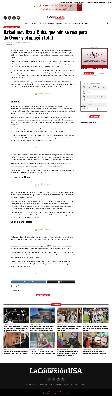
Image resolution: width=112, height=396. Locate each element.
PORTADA (26, 23)
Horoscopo (103, 111)
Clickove (69, 392)
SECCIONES (67, 23)
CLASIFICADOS (76, 23)
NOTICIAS (34, 23)
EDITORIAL (85, 23)
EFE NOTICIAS (11, 44)
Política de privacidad (50, 393)
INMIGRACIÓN (42, 23)
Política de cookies (63, 393)
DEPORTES (51, 23)
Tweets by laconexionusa (88, 122)
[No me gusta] (17, 286)
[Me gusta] (11, 286)
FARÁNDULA (59, 23)
